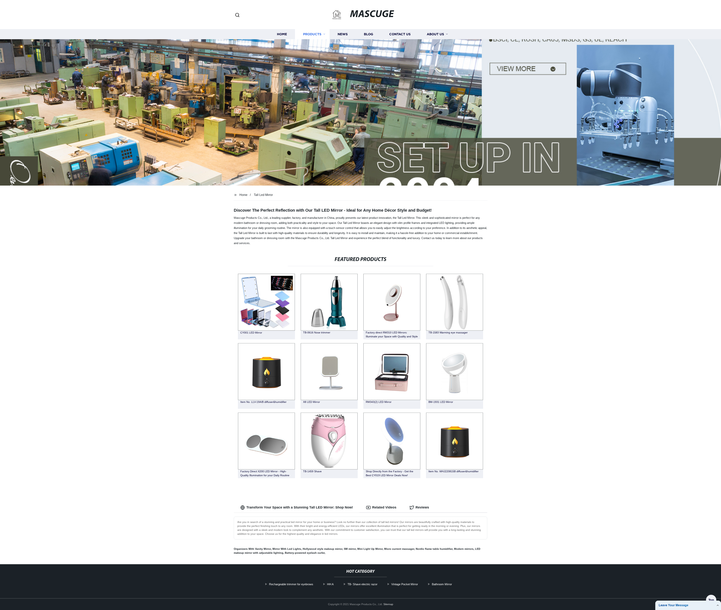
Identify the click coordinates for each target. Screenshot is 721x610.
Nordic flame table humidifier (434, 548)
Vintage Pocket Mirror (404, 584)
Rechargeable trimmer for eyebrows (291, 584)
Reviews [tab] (422, 507)
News (343, 34)
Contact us (400, 34)
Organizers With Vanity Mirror (252, 548)
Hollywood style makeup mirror (322, 548)
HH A (330, 584)
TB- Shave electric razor (362, 584)
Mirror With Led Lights (286, 548)
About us (435, 34)
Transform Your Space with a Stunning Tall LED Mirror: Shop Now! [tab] (299, 507)
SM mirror (350, 548)
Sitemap (388, 604)
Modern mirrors (464, 548)
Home (282, 34)
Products (312, 34)
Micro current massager (399, 548)
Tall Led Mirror (263, 194)
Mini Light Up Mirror (370, 548)
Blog (368, 34)
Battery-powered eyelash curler (305, 552)
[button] (237, 15)
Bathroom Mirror (442, 584)
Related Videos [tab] (384, 507)
